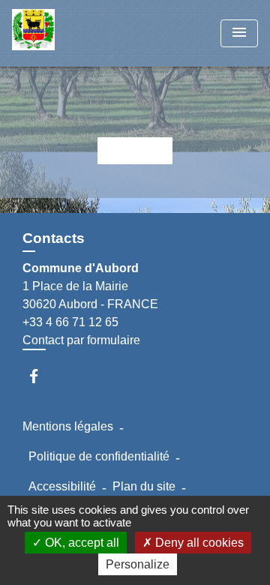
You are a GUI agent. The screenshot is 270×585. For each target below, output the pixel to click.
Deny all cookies (198, 542)
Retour (135, 150)
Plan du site (144, 486)
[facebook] (40, 376)
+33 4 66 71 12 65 (70, 322)
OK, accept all (80, 542)
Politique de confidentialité (99, 456)
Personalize (138, 564)
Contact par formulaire (81, 340)
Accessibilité (62, 486)
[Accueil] (68, 33)
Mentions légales (67, 426)
